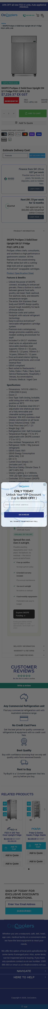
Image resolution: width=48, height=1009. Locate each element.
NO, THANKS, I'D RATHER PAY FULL (24, 521)
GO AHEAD (24, 515)
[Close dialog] (44, 484)
